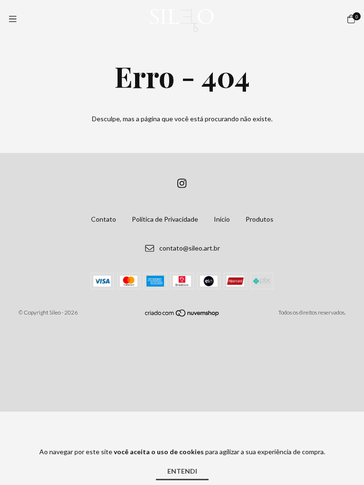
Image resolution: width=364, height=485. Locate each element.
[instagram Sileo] (182, 183)
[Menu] (12, 19)
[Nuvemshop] (182, 314)
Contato (103, 219)
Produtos (259, 219)
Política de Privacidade (165, 219)
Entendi (182, 471)
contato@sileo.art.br (189, 248)
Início (222, 219)
